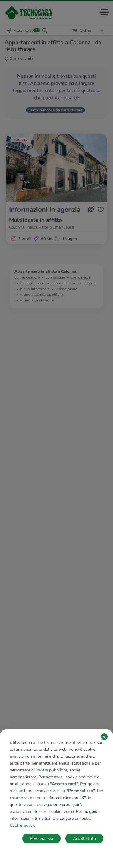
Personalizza (41, 838)
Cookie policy (22, 825)
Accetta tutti (84, 838)
